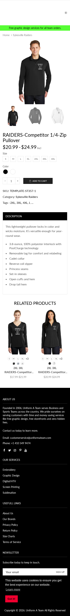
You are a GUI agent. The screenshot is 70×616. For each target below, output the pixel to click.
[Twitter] (9, 450)
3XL (19, 202)
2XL (12, 202)
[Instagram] (14, 450)
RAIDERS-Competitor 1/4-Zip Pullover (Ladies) (51, 372)
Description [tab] (14, 216)
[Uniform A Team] (35, 12)
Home (6, 35)
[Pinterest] (20, 450)
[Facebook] (4, 450)
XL (23, 359)
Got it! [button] (11, 598)
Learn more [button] (13, 589)
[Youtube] (25, 450)
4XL (25, 202)
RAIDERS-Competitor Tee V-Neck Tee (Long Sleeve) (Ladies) (18, 372)
